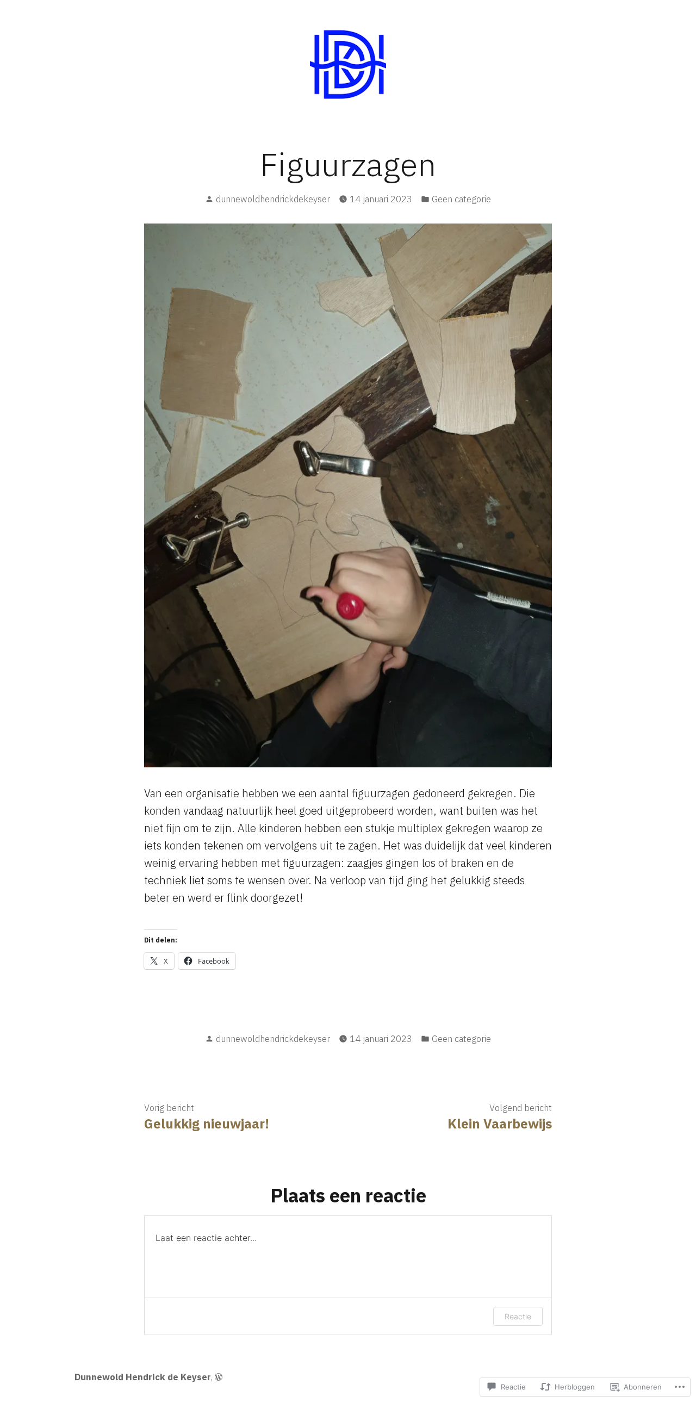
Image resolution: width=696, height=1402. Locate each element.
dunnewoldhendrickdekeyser (273, 199)
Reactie (518, 1316)
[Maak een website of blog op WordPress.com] (218, 1377)
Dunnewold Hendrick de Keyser (142, 1377)
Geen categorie (461, 199)
